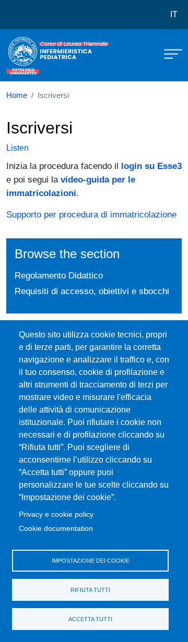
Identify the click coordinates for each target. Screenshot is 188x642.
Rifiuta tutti (90, 590)
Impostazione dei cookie (91, 561)
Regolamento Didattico (59, 275)
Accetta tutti (90, 619)
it (174, 14)
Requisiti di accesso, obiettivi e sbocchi (92, 291)
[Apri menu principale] (168, 53)
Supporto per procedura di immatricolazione (91, 214)
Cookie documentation (56, 528)
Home (16, 95)
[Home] (32, 55)
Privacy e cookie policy (56, 514)
